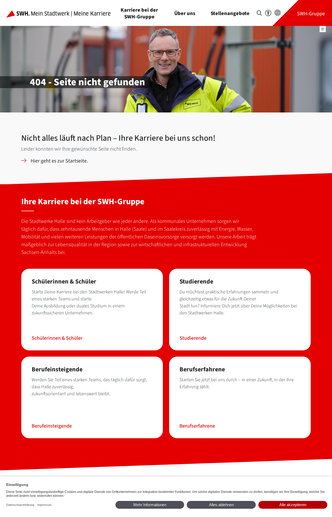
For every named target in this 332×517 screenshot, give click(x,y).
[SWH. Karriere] (62, 13)
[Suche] (259, 13)
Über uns (184, 13)
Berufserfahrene (197, 426)
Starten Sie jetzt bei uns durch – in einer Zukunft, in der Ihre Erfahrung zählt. (236, 383)
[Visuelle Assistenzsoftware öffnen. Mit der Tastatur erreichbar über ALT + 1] (268, 13)
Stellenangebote (230, 13)
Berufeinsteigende (52, 426)
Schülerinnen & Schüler (57, 338)
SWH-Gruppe (311, 13)
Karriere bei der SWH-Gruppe (139, 13)
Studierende (192, 338)
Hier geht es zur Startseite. (59, 161)
